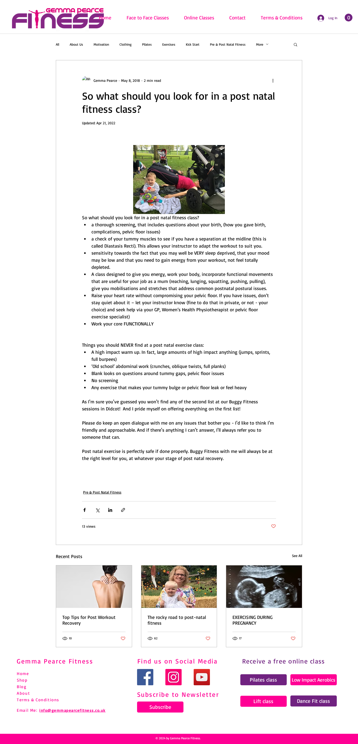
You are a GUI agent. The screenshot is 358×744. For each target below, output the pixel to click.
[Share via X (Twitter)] (97, 509)
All (57, 44)
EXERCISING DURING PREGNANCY (252, 620)
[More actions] (273, 80)
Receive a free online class (283, 661)
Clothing (126, 44)
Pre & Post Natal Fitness (228, 44)
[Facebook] (145, 677)
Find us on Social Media (177, 661)
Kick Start (192, 44)
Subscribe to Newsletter (178, 694)
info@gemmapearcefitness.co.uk (72, 710)
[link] (348, 18)
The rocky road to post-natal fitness (177, 620)
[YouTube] (202, 677)
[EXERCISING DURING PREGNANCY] (264, 586)
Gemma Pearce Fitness (55, 661)
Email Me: (27, 710)
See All (297, 555)
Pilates (147, 44)
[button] (295, 44)
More (259, 44)
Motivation (101, 44)
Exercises (168, 44)
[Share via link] (123, 509)
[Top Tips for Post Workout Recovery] (94, 586)
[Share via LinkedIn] (110, 509)
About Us (76, 44)
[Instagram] (173, 677)
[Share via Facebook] (84, 509)
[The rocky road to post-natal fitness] (179, 586)
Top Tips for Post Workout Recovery (89, 620)
